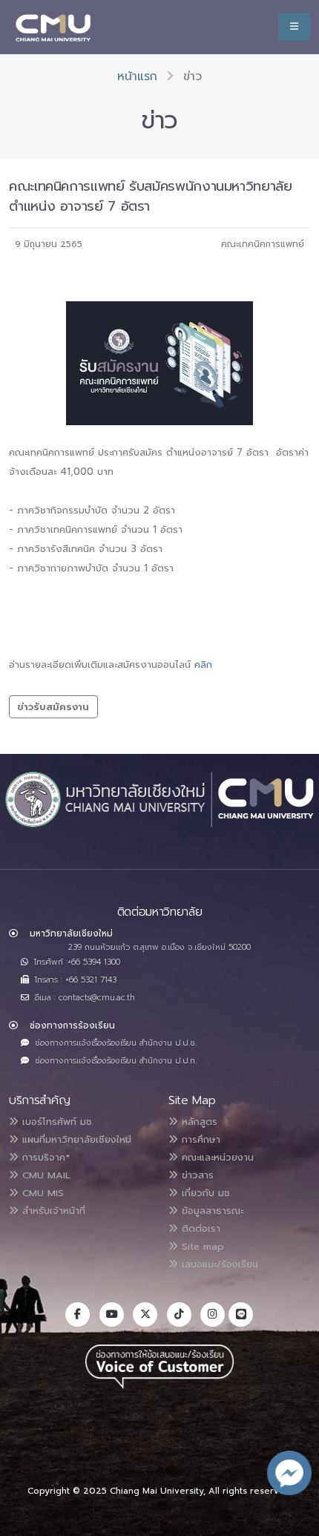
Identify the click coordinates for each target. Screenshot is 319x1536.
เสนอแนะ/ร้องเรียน (218, 1264)
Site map (201, 1246)
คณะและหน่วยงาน (216, 1157)
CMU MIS (41, 1193)
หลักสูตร (197, 1122)
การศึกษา (199, 1139)
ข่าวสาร (196, 1175)
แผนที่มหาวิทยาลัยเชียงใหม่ (75, 1139)
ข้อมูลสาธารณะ (210, 1211)
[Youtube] (111, 1314)
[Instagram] (212, 1314)
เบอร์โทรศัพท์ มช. (56, 1122)
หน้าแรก (137, 76)
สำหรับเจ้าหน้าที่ (52, 1211)
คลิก (203, 664)
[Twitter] (145, 1314)
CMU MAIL (44, 1175)
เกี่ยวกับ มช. (204, 1193)
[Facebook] (77, 1314)
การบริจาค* (44, 1157)
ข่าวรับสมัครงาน (53, 707)
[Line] (240, 1314)
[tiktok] (179, 1314)
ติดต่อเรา (199, 1228)
